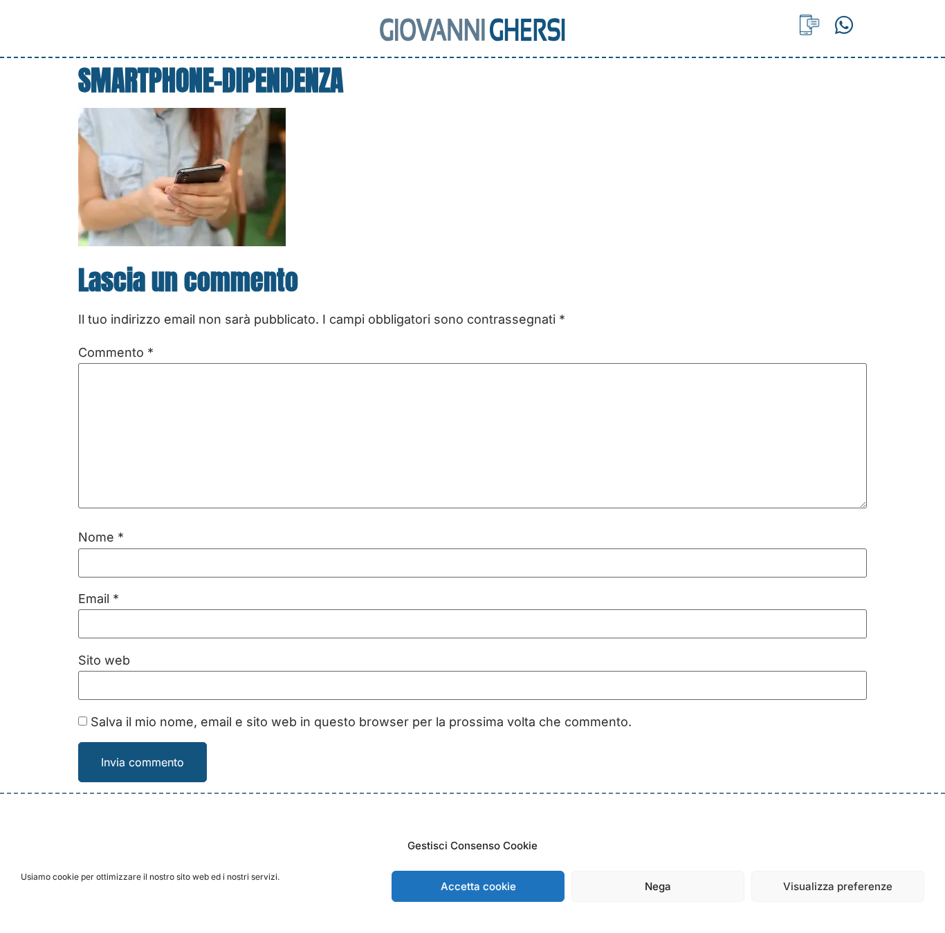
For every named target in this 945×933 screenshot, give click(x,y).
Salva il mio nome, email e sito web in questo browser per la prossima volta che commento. (361, 722)
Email (98, 599)
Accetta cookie (478, 886)
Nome (101, 537)
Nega (658, 886)
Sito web (104, 660)
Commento (116, 353)
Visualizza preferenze (837, 886)
